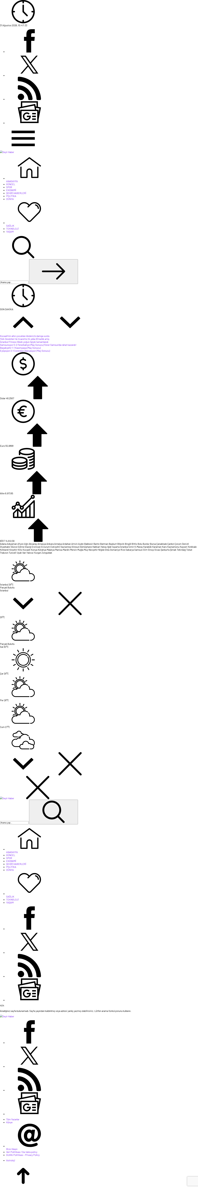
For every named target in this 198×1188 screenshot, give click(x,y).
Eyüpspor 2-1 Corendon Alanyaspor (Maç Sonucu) (25, 350)
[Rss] (29, 99)
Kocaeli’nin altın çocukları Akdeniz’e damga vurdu (25, 335)
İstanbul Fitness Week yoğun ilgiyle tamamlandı (24, 341)
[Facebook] (29, 51)
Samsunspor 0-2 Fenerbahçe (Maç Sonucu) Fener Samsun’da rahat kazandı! (38, 344)
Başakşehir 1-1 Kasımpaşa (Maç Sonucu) (20, 347)
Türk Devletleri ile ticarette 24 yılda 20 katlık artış (24, 338)
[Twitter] (29, 75)
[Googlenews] (29, 122)
